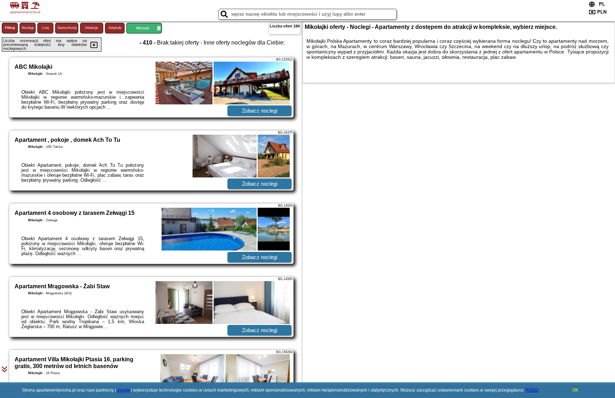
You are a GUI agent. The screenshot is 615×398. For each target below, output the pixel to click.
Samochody (67, 28)
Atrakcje (91, 28)
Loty (45, 28)
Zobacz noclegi (259, 111)
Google (123, 390)
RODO (532, 390)
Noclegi (28, 28)
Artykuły (115, 28)
